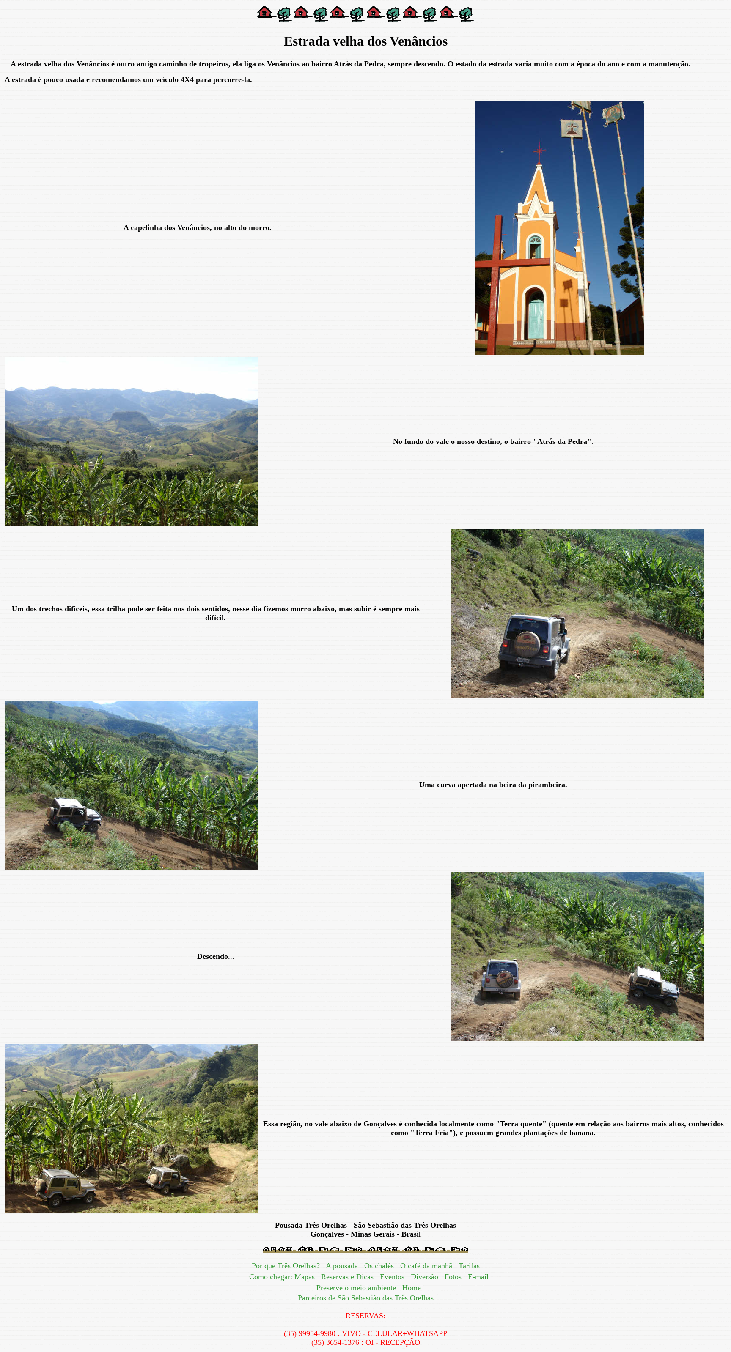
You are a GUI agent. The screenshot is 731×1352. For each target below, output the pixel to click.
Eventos (392, 1277)
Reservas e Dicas (347, 1277)
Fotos (453, 1277)
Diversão (424, 1277)
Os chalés (379, 1266)
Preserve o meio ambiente (356, 1288)
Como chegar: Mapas (282, 1277)
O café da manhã (426, 1266)
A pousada (342, 1266)
